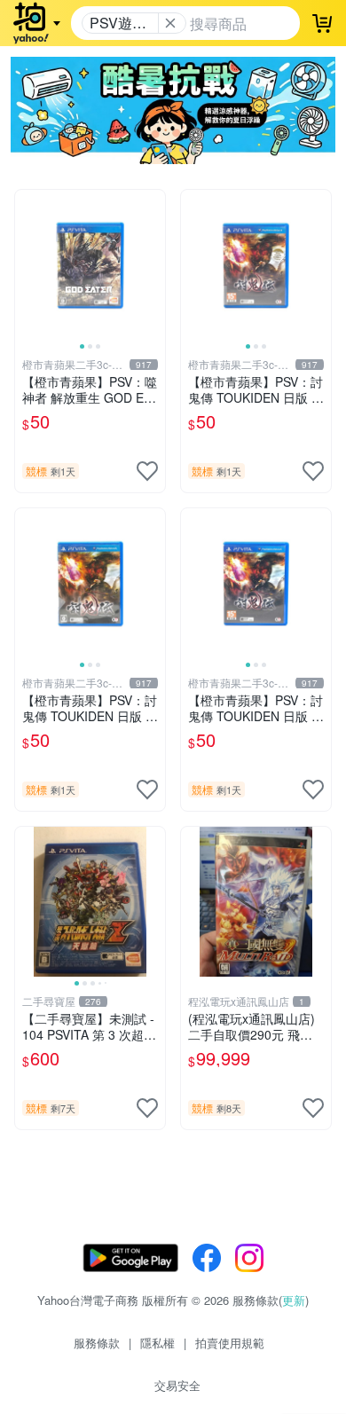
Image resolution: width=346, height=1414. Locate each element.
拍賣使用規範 (229, 1342)
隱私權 (157, 1342)
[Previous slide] (26, 264)
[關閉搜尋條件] (170, 23)
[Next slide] (153, 264)
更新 (293, 1300)
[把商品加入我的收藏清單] (147, 471)
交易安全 (177, 1385)
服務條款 (97, 1342)
